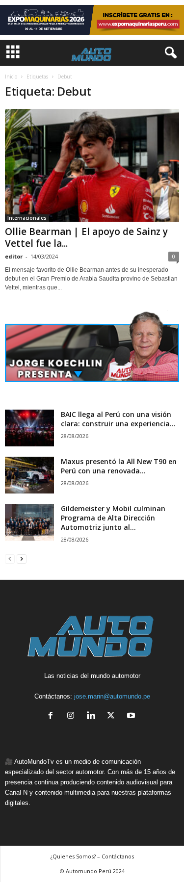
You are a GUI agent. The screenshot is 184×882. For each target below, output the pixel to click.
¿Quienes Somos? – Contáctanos (92, 856)
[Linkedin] (93, 716)
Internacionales (27, 217)
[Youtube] (132, 716)
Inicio (11, 76)
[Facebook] (53, 716)
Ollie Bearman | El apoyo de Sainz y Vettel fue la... (86, 237)
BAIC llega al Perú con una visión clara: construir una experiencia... (118, 419)
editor (14, 256)
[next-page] (21, 558)
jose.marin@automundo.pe (112, 696)
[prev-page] (10, 558)
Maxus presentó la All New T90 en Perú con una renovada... (119, 466)
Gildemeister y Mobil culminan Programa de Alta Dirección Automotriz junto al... (113, 518)
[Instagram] (73, 716)
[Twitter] (113, 716)
